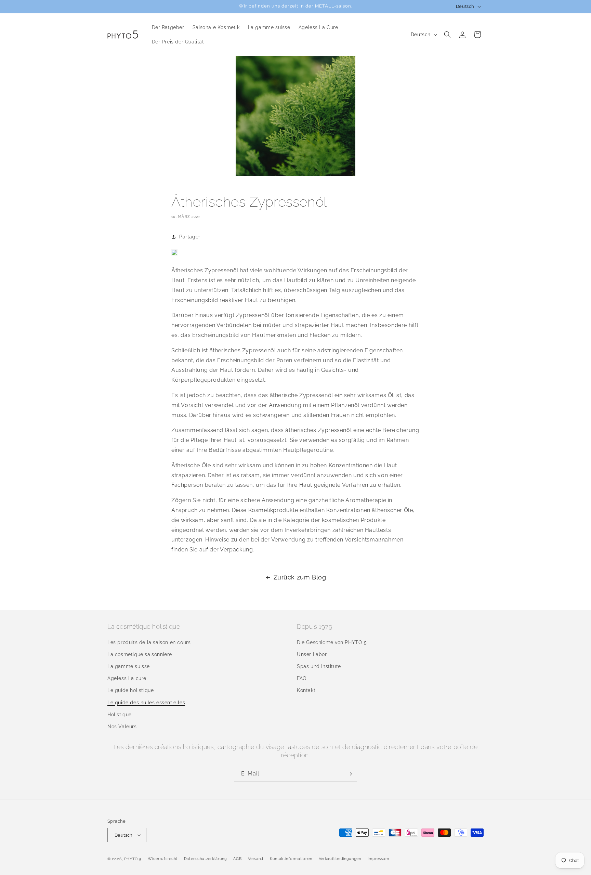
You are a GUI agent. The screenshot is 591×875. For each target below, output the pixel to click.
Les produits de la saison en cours (149, 642)
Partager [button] (189, 236)
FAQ (301, 678)
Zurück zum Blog (300, 577)
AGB (237, 859)
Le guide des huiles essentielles (146, 702)
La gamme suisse (128, 666)
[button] (447, 34)
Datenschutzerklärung (205, 859)
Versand (255, 859)
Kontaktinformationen (291, 859)
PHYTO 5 (133, 859)
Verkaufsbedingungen (340, 859)
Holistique (119, 714)
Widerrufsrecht (163, 859)
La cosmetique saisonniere (139, 654)
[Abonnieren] (349, 774)
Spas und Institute (319, 666)
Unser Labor (312, 654)
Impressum (378, 859)
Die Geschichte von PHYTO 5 (332, 642)
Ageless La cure (126, 678)
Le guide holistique (130, 690)
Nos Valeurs (122, 726)
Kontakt (306, 690)
